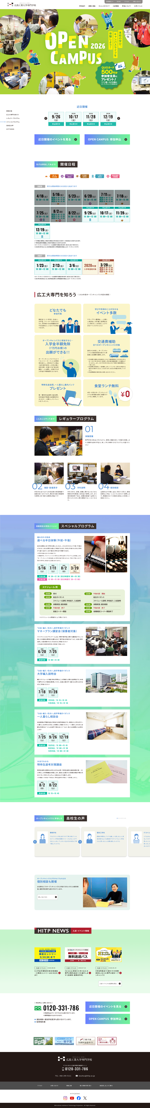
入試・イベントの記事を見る (108, 983)
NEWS (119, 1)
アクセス (126, 1)
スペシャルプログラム (13, 122)
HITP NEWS (10, 129)
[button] (45, 118)
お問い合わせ (137, 1)
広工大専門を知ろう (12, 114)
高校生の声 (10, 125)
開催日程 (9, 111)
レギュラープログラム (13, 118)
